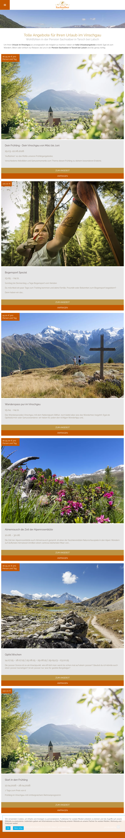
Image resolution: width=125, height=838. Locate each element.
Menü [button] (5, 5)
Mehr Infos (18, 828)
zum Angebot (62, 170)
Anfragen (62, 176)
